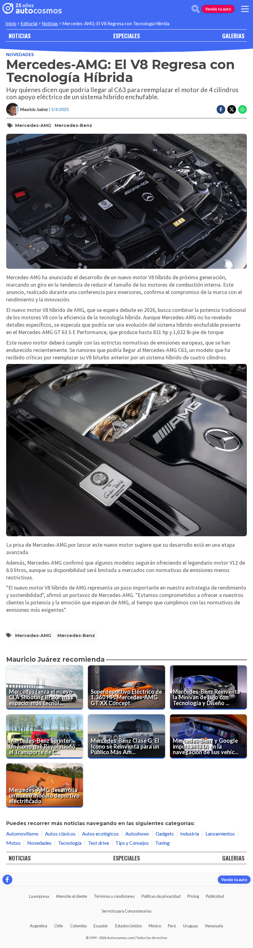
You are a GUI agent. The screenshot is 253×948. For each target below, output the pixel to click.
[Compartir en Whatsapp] (242, 109)
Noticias (50, 23)
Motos (13, 843)
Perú (172, 925)
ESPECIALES (126, 35)
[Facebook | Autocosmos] (7, 880)
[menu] (245, 9)
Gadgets (165, 833)
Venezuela (214, 925)
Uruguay (190, 925)
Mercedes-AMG (33, 125)
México (155, 925)
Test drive (98, 843)
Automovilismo (22, 833)
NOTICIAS (20, 35)
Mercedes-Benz (73, 125)
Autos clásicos (60, 833)
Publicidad (215, 896)
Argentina (38, 925)
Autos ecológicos (100, 833)
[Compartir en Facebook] (221, 109)
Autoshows (137, 833)
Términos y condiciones (114, 896)
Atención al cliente (71, 896)
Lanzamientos (220, 833)
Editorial (29, 23)
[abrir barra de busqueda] (195, 9)
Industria (189, 833)
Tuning (162, 843)
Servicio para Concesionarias (126, 911)
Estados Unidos (128, 925)
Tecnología (69, 843)
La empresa (39, 896)
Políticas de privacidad (161, 896)
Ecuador (100, 925)
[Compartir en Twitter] (231, 109)
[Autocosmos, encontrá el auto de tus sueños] (32, 9)
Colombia (78, 925)
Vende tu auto (218, 8)
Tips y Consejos (132, 843)
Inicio (11, 23)
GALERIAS (233, 35)
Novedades (20, 54)
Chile (58, 925)
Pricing (193, 896)
